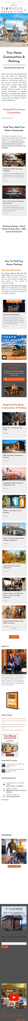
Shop (18, 2)
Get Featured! (8, 2)
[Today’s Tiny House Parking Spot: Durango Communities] (14, 529)
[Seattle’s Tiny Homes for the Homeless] (14, 501)
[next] (23, 245)
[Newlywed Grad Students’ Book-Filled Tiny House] (14, 612)
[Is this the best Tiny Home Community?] (14, 556)
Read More (6, 180)
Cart (22, 2)
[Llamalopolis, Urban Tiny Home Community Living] (14, 474)
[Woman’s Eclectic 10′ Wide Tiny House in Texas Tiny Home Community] (14, 584)
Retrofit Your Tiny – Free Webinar (14, 896)
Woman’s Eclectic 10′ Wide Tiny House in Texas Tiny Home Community (13, 595)
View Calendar (5, 910)
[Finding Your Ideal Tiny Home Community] (14, 160)
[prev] (5, 245)
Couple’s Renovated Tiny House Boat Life (12, 840)
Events (14, 2)
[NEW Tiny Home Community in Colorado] (14, 446)
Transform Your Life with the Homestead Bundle (14, 829)
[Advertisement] (14, 927)
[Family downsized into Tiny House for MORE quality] (14, 961)
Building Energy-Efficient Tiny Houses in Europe (13, 835)
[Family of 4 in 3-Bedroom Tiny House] (14, 418)
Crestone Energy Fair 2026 (13, 907)
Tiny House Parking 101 (11, 314)
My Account (14, 3)
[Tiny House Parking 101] (14, 306)
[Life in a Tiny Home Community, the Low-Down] (14, 192)
